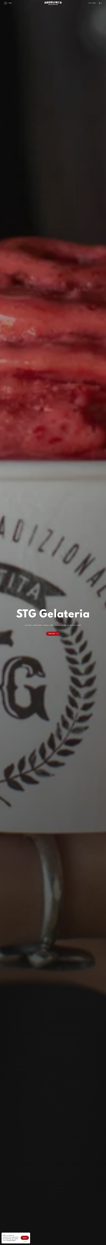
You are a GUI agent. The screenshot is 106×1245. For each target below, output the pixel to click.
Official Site (51, 633)
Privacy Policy (11, 1240)
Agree (25, 1237)
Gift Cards (92, 3)
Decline (25, 1241)
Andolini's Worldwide (53, 3)
